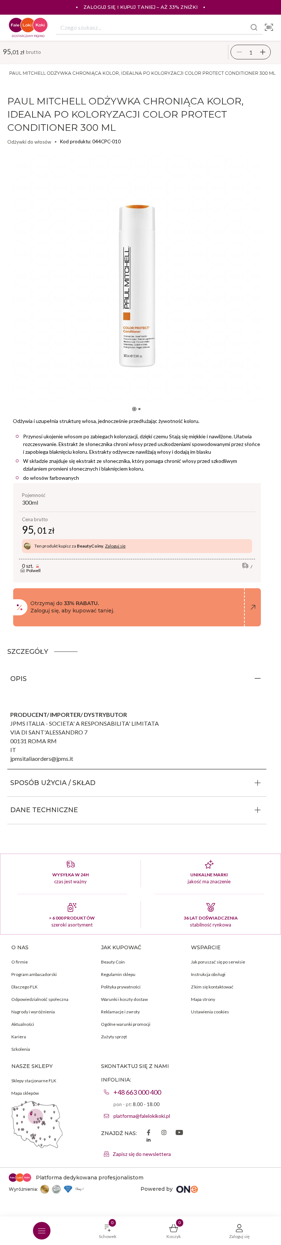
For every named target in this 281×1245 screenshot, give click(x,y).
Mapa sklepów (25, 1093)
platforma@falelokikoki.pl (141, 1116)
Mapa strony (203, 999)
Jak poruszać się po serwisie (218, 962)
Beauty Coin (113, 962)
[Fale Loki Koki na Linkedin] (148, 1140)
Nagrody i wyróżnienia (33, 1011)
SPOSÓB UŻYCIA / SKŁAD (52, 783)
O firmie (19, 962)
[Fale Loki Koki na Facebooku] (148, 1133)
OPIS (18, 679)
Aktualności (22, 1024)
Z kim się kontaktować (212, 987)
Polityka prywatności (120, 987)
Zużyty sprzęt (114, 1036)
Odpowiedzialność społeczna (39, 999)
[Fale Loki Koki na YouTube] (179, 1133)
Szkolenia (20, 1049)
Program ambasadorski (34, 974)
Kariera (18, 1036)
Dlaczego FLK (24, 987)
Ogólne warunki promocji (125, 1024)
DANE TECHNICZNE (44, 810)
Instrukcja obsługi (208, 974)
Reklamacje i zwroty (120, 1011)
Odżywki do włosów (29, 142)
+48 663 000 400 (137, 1092)
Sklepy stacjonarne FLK (33, 1080)
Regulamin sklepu (118, 974)
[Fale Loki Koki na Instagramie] (164, 1133)
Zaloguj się (115, 546)
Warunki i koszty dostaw (124, 999)
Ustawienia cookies (210, 1011)
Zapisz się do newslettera (142, 1154)
